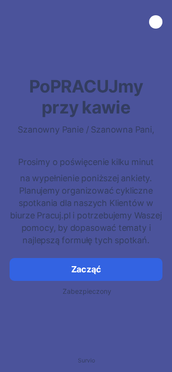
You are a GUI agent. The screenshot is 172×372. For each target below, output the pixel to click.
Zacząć (86, 269)
